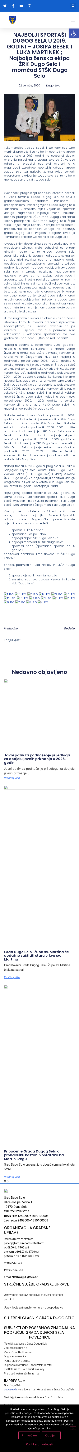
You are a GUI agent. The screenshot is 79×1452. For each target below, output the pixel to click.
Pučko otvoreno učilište (17, 1360)
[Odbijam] (73, 1428)
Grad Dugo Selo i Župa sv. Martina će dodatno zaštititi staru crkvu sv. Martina (36, 956)
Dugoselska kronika (15, 1356)
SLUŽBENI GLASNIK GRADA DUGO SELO (39, 1317)
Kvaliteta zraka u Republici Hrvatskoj (24, 1369)
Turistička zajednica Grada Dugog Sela (25, 1343)
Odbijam (51, 1435)
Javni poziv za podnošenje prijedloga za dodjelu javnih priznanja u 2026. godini (37, 759)
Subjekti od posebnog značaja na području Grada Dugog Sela (39, 1330)
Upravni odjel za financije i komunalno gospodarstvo (33, 1307)
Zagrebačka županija (15, 1347)
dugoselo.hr (11, 1389)
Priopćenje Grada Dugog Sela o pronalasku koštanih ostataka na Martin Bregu (34, 1155)
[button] (73, 6)
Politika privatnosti (39, 1444)
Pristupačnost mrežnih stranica (22, 1373)
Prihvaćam (29, 1435)
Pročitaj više (12, 778)
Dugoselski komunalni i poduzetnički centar (28, 1364)
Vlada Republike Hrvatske (18, 1352)
